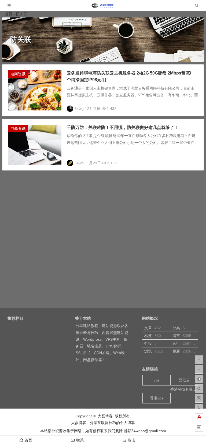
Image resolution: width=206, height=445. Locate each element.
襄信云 (184, 380)
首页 (8, 14)
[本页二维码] (199, 427)
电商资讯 (17, 74)
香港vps (156, 398)
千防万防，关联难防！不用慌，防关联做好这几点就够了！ (122, 127)
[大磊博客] (103, 7)
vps (157, 380)
